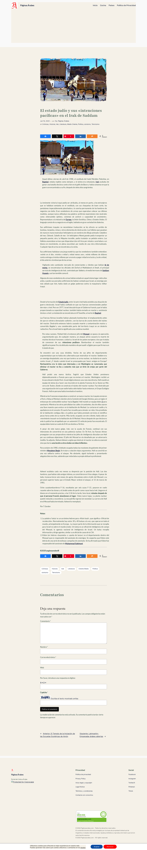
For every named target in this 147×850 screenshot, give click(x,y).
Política (95, 569)
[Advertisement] (73, 27)
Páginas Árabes (27, 5)
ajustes (82, 847)
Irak (57, 124)
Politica (80, 124)
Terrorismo (95, 124)
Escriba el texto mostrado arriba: (64, 698)
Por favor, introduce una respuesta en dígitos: (57, 678)
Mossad (86, 334)
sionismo (87, 124)
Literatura (63, 124)
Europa (68, 219)
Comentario (45, 621)
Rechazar (110, 847)
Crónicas (45, 124)
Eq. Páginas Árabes (62, 121)
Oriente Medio (84, 569)
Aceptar (96, 847)
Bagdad (45, 182)
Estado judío (63, 302)
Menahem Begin (53, 450)
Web (42, 667)
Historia (52, 124)
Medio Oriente (72, 124)
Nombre (44, 647)
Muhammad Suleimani (74, 543)
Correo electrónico (48, 657)
